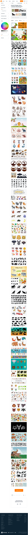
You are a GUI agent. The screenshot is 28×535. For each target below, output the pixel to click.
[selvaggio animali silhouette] (19, 289)
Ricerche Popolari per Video (10, 524)
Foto (6, 1)
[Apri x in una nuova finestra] (14, 532)
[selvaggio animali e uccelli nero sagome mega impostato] (19, 183)
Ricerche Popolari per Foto (10, 522)
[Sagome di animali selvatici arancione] (22, 25)
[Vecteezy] (1, 1)
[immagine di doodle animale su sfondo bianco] (19, 310)
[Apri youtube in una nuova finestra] (15, 532)
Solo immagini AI (4, 10)
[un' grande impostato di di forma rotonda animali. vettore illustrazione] (19, 351)
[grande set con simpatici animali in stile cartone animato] (19, 396)
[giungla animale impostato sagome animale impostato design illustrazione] (13, 480)
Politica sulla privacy (24, 532)
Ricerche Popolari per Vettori (10, 521)
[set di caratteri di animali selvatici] (19, 240)
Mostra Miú (23, 14)
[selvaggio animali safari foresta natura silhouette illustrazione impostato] (13, 198)
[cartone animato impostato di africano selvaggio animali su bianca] (21, 198)
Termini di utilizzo (20, 532)
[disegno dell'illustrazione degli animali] (13, 474)
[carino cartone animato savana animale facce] (19, 407)
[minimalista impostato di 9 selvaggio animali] (14, 80)
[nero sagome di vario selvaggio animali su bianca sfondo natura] (19, 54)
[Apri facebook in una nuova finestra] (8, 532)
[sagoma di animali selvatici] (19, 45)
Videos (10, 1)
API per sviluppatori (2, 522)
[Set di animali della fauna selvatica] (19, 271)
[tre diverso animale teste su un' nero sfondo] (19, 427)
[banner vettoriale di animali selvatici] (19, 192)
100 (23, 495)
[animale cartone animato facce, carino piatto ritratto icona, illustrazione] (19, 357)
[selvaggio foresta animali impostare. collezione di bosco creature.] (19, 437)
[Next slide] (25, 20)
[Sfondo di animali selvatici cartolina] (19, 34)
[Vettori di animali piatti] (19, 364)
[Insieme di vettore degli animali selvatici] (22, 62)
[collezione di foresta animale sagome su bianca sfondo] (19, 321)
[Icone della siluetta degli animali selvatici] (19, 166)
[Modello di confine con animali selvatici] (14, 25)
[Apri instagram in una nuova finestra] (9, 532)
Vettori (3, 1)
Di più (17, 1)
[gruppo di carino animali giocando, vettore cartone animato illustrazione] (23, 281)
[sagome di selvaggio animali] (22, 175)
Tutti (2, 9)
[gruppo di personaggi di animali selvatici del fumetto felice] (23, 80)
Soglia (2, 34)
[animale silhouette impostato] (19, 444)
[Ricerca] (24, 3)
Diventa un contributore (18, 520)
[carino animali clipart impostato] (19, 251)
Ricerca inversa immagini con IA (3, 524)
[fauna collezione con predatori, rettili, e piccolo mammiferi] (19, 216)
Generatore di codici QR (3, 528)
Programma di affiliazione (10, 519)
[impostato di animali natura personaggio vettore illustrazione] (19, 341)
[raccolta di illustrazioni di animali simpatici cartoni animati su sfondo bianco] (19, 228)
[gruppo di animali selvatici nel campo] (19, 453)
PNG (17, 20)
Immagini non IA (4, 11)
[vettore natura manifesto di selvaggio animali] (19, 154)
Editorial (13, 1)
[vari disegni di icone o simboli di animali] (22, 388)
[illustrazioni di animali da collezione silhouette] (22, 373)
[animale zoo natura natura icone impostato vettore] (19, 381)
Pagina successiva (19, 490)
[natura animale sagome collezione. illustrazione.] (21, 474)
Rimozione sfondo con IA (3, 527)
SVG (13, 20)
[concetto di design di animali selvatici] (19, 133)
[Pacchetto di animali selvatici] (19, 111)
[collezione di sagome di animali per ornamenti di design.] (19, 331)
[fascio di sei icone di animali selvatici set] (12, 485)
